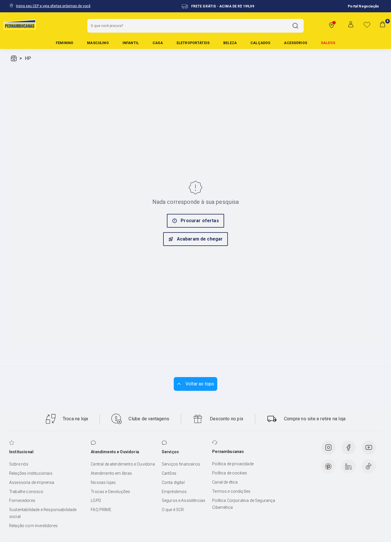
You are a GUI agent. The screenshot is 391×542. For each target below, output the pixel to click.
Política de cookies (229, 473)
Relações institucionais (30, 473)
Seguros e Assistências (184, 500)
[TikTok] (369, 466)
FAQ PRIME (101, 509)
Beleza (230, 43)
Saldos (328, 43)
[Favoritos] (367, 24)
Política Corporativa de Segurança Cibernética (243, 504)
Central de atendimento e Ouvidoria (123, 464)
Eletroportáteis (193, 43)
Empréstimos (174, 491)
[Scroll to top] (195, 384)
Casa (158, 43)
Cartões (169, 473)
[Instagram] (328, 447)
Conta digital (173, 482)
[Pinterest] (328, 466)
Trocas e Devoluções (110, 491)
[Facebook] (348, 447)
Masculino (97, 43)
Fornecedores (22, 500)
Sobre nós (18, 464)
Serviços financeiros (181, 464)
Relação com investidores (33, 525)
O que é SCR (173, 509)
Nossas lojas (103, 482)
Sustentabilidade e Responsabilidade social (43, 513)
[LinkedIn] (348, 466)
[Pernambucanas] (20, 24)
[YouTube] (369, 447)
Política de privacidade (233, 464)
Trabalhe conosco (26, 491)
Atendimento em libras (111, 473)
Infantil (131, 43)
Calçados (260, 43)
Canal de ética (225, 482)
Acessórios (295, 43)
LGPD (96, 500)
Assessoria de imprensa (31, 482)
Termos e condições (231, 491)
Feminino (64, 43)
